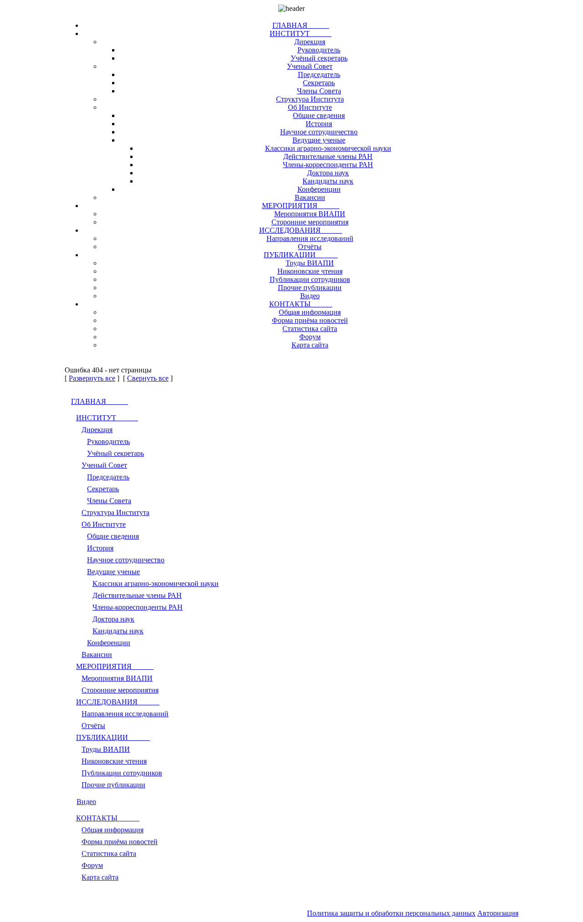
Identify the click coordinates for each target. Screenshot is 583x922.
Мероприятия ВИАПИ (309, 214)
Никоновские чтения (310, 271)
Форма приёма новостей (310, 320)
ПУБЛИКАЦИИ (301, 255)
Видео (310, 296)
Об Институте (310, 107)
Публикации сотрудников (310, 279)
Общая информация (310, 312)
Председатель (319, 74)
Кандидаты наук (327, 181)
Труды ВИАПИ (310, 263)
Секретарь (319, 83)
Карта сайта (310, 345)
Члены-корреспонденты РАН (328, 164)
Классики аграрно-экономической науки (328, 148)
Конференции (319, 189)
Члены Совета (319, 91)
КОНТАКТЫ (300, 304)
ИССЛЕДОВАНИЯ (301, 230)
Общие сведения (319, 115)
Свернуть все (148, 378)
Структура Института (310, 99)
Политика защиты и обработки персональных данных (391, 913)
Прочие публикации (310, 287)
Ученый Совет (309, 66)
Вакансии (310, 197)
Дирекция (309, 42)
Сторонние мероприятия (309, 222)
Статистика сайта (309, 328)
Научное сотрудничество (319, 132)
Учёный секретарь (319, 58)
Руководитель (318, 50)
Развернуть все (92, 378)
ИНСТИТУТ (301, 33)
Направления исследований (309, 238)
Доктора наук (328, 173)
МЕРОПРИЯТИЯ (300, 205)
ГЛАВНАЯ (300, 25)
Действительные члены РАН (328, 156)
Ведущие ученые (318, 140)
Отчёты (310, 246)
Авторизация (497, 913)
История (319, 123)
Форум (310, 337)
